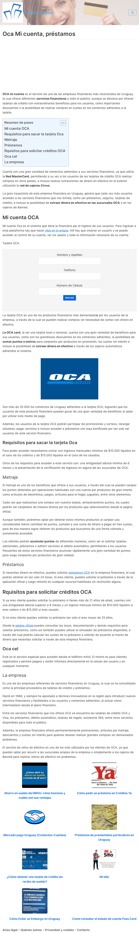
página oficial (24, 625)
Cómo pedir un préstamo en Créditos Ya (104, 793)
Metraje (10, 139)
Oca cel (10, 156)
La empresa (14, 162)
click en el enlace (56, 230)
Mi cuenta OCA (16, 128)
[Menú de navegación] (132, 12)
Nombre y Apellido (69, 255)
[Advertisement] (69, 66)
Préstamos (13, 145)
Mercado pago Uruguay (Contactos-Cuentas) (34, 835)
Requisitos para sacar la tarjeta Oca (34, 134)
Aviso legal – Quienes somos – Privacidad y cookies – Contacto (46, 930)
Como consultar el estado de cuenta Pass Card (104, 918)
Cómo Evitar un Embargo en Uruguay (34, 918)
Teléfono (69, 270)
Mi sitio (104, 877)
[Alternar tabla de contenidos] (61, 123)
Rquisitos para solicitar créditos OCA (34, 151)
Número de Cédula (69, 285)
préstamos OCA (79, 572)
